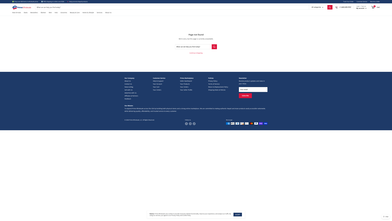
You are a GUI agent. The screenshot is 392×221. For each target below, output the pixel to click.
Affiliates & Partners (131, 96)
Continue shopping (196, 53)
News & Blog (129, 87)
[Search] (329, 7)
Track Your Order (348, 1)
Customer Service (362, 1)
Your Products (185, 84)
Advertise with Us (130, 93)
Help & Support (158, 81)
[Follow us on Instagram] (190, 123)
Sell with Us (129, 90)
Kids (56, 13)
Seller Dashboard (186, 81)
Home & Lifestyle (88, 13)
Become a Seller (375, 1)
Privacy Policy (212, 81)
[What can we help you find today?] (214, 46)
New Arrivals (16, 13)
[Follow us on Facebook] (186, 123)
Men (50, 13)
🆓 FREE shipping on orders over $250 (52, 1)
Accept (237, 214)
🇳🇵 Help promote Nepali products (77, 1)
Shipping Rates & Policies (217, 90)
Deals (26, 13)
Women (43, 13)
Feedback (128, 99)
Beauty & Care (75, 13)
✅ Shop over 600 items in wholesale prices (25, 1)
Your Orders (157, 90)
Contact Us (128, 84)
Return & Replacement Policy (218, 87)
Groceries (64, 13)
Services (99, 13)
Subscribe (245, 96)
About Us (108, 13)
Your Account (157, 84)
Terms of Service (214, 84)
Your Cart (156, 87)
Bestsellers (34, 13)
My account (360, 8)
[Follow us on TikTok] (194, 123)
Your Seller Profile (186, 90)
